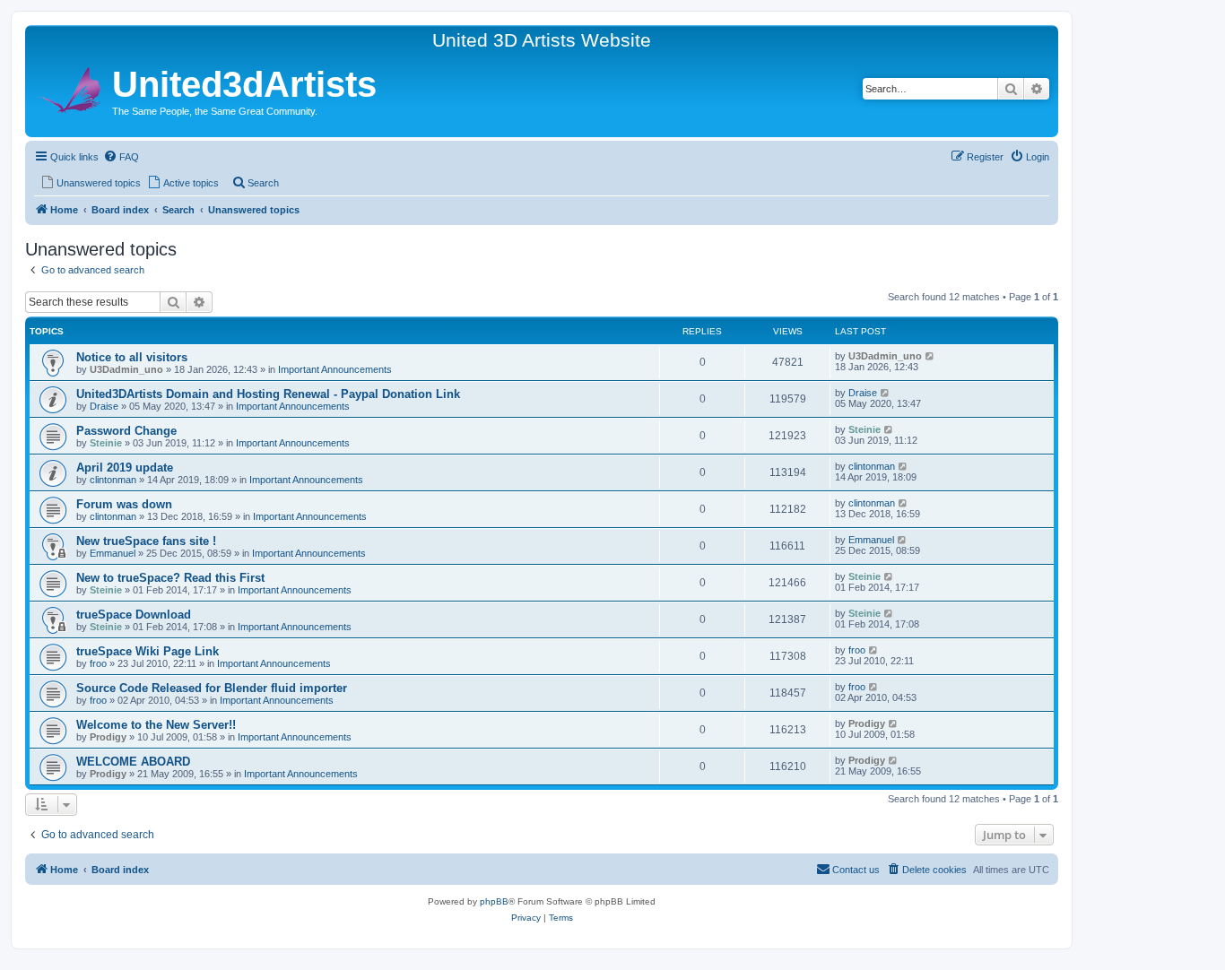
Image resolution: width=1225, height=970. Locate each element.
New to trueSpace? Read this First (170, 578)
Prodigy (108, 737)
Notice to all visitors (131, 357)
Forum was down (124, 504)
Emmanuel (112, 553)
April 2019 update (124, 467)
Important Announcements (335, 369)
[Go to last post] (930, 356)
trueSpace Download (133, 614)
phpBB (494, 901)
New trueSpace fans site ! (146, 541)
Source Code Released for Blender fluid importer (211, 688)
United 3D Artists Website (541, 40)
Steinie (106, 442)
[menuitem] (121, 157)
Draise (104, 406)
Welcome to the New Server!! (156, 725)
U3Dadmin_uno (126, 369)
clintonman (113, 479)
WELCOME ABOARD (133, 761)
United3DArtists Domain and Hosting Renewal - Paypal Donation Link (268, 394)
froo (98, 663)
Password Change (126, 430)
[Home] (71, 87)
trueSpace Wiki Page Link (147, 651)
